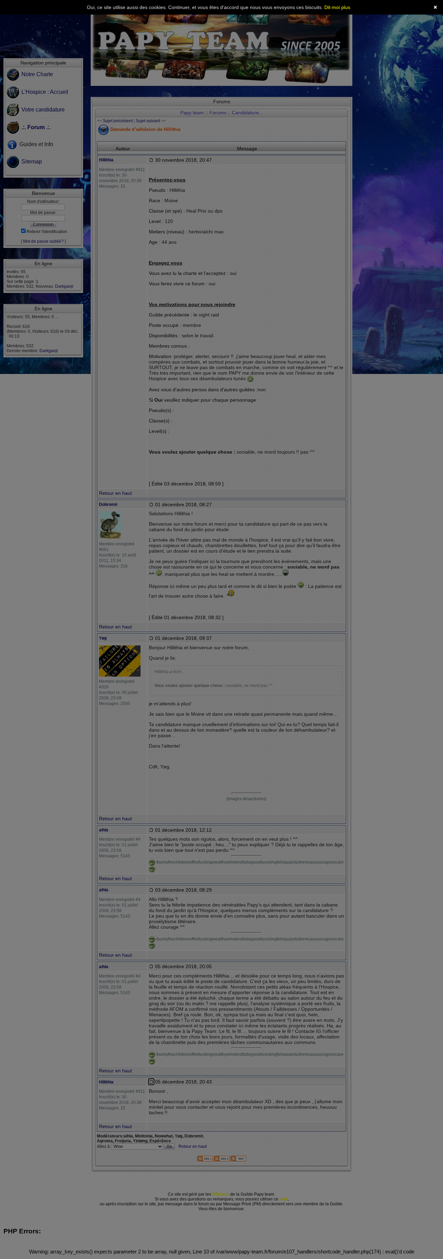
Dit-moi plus (337, 7)
